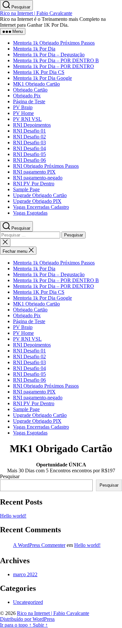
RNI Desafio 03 (29, 142)
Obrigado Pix (27, 95)
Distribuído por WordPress (27, 619)
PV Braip (23, 107)
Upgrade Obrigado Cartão (40, 195)
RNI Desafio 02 (29, 136)
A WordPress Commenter (39, 545)
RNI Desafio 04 (29, 148)
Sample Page (26, 189)
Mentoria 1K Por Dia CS (38, 72)
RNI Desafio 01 (29, 131)
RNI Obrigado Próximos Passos (46, 166)
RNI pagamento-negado (37, 177)
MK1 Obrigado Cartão (36, 84)
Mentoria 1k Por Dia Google (42, 78)
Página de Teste (29, 101)
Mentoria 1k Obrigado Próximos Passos (54, 43)
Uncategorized (28, 602)
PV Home (23, 113)
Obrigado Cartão (30, 90)
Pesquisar (10, 476)
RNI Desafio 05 (29, 154)
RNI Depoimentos (32, 125)
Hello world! (13, 516)
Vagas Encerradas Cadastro (41, 207)
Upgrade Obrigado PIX (37, 201)
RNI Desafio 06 (29, 160)
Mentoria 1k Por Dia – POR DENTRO (53, 66)
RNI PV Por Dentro (33, 183)
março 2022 (25, 574)
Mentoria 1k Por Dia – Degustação (49, 54)
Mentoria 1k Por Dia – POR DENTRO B (56, 60)
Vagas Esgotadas (30, 213)
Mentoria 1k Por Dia (34, 48)
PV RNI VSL (27, 119)
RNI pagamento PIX (34, 172)
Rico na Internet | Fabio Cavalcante (36, 13)
